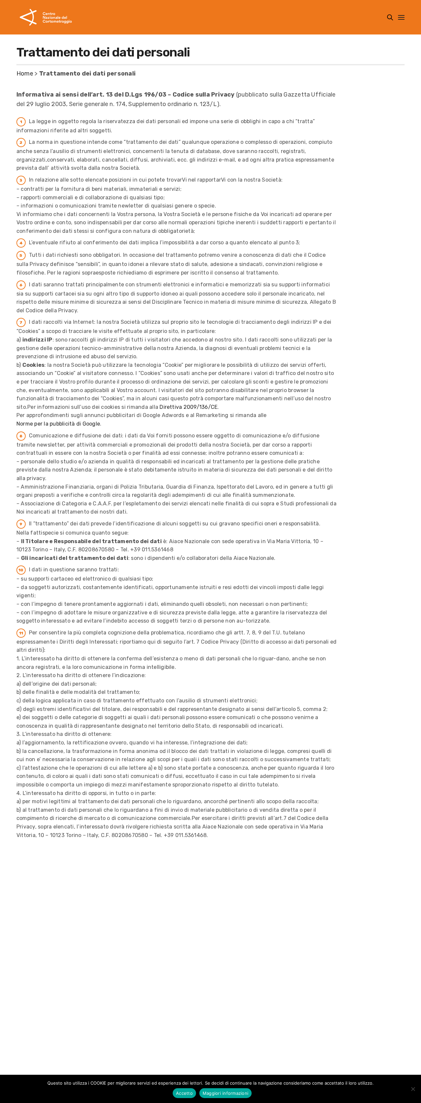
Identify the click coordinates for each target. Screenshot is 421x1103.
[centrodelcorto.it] (45, 17)
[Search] (390, 17)
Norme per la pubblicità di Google (58, 424)
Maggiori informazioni (225, 1093)
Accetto (184, 1093)
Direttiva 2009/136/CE (188, 407)
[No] (412, 1089)
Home (24, 73)
